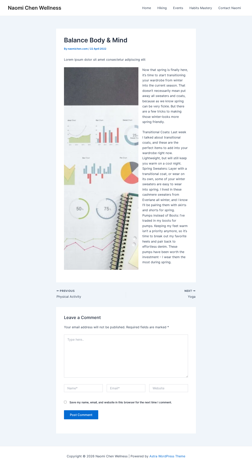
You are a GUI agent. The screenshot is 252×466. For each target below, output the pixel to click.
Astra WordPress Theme (167, 456)
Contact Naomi (229, 8)
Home (146, 8)
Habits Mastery (200, 8)
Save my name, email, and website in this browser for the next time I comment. (120, 402)
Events (178, 8)
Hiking (162, 8)
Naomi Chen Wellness (34, 8)
